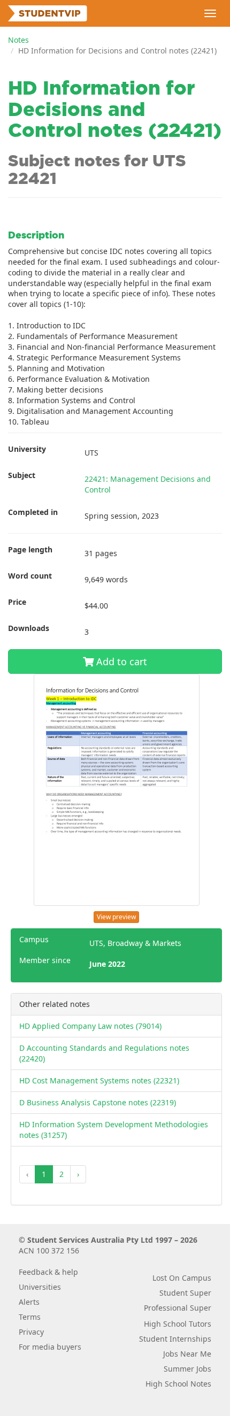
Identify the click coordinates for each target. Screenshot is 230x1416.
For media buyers (50, 1347)
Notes (18, 40)
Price (17, 602)
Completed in (33, 512)
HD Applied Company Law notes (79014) (90, 1026)
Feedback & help (48, 1272)
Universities (40, 1287)
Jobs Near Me (187, 1354)
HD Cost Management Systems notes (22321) (99, 1080)
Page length (30, 549)
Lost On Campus (181, 1278)
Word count (30, 576)
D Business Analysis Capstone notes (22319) (97, 1102)
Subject (21, 475)
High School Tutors (177, 1324)
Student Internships (175, 1339)
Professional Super (177, 1308)
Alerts (29, 1302)
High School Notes (178, 1384)
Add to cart (120, 661)
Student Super (185, 1293)
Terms (30, 1317)
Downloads (28, 628)
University (27, 449)
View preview (116, 916)
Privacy (31, 1332)
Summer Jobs (187, 1369)
